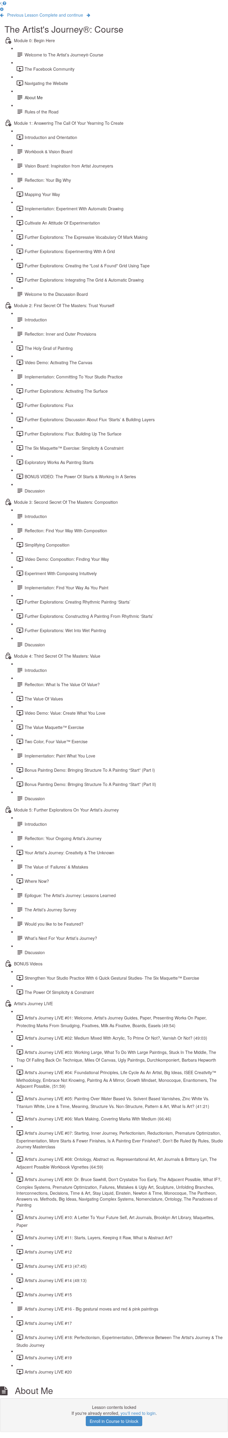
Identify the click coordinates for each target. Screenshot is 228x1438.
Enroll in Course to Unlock (114, 1421)
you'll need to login (138, 1413)
